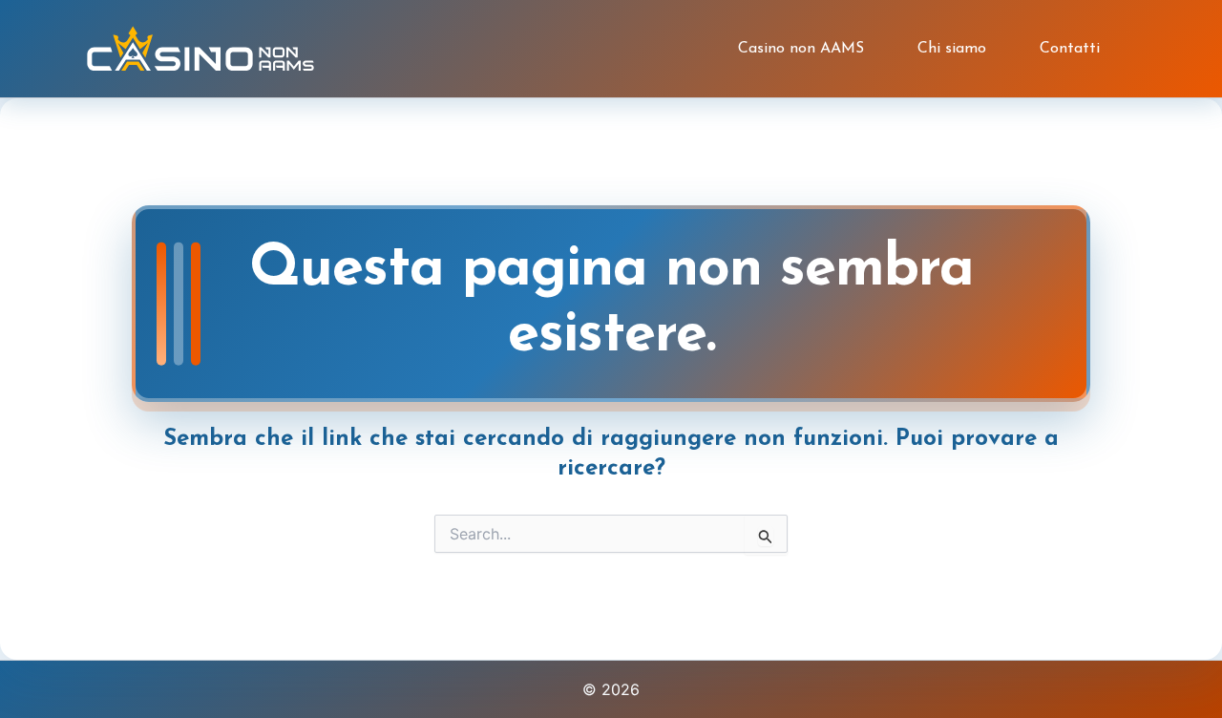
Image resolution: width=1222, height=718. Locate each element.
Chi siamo (951, 48)
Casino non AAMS (801, 48)
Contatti (1070, 48)
